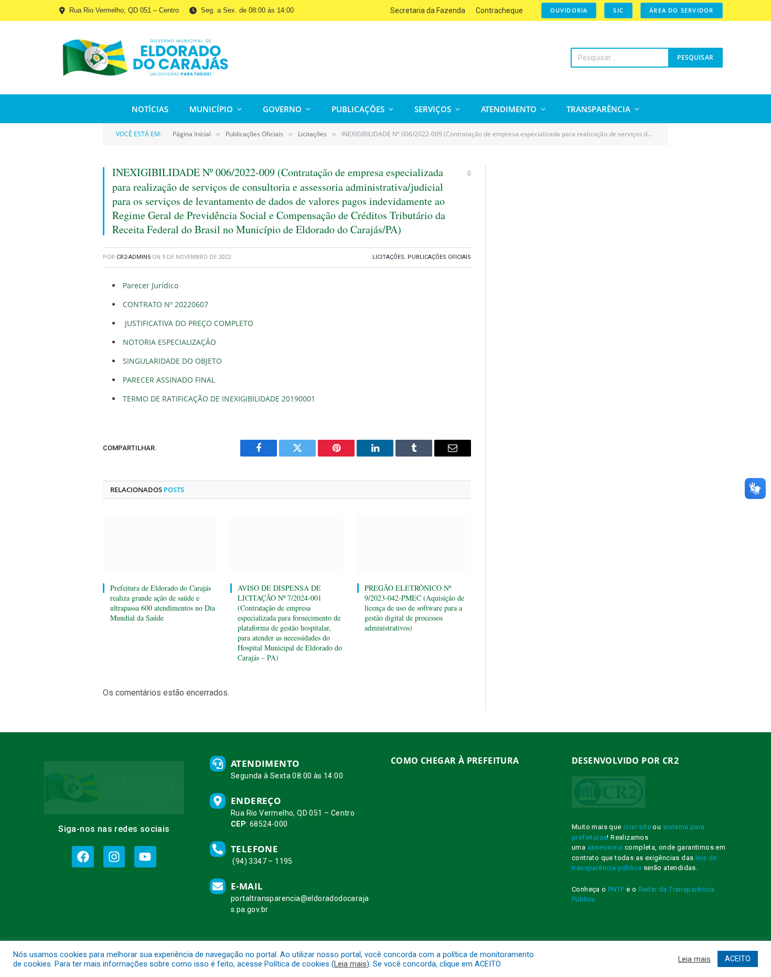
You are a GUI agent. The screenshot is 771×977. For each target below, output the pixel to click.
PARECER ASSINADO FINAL (169, 380)
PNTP (616, 889)
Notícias (150, 109)
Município (211, 109)
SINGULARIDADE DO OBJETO (172, 361)
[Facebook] (82, 856)
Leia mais (350, 964)
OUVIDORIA (569, 10)
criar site (637, 827)
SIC (618, 10)
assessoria (605, 847)
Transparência (598, 109)
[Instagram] (114, 856)
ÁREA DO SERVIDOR (681, 10)
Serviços (432, 109)
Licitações (388, 257)
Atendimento (509, 109)
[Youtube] (145, 856)
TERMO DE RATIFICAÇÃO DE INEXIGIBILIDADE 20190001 (219, 399)
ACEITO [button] (738, 958)
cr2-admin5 (133, 257)
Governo (282, 109)
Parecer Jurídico (150, 285)
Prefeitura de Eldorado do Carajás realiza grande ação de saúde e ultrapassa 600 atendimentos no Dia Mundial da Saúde (162, 603)
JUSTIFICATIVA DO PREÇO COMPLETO (188, 323)
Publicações (357, 109)
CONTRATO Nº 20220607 (165, 304)
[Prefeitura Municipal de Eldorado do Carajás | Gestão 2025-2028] (145, 57)
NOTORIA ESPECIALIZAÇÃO (169, 342)
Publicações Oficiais (439, 257)
